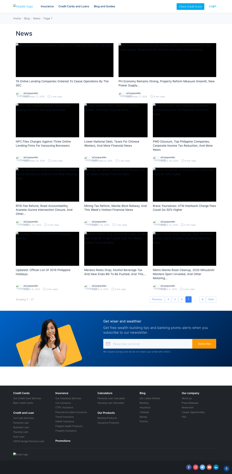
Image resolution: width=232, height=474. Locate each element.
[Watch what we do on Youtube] (209, 467)
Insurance (47, 6)
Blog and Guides (104, 6)
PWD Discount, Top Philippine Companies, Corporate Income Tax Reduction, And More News (183, 145)
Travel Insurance (64, 416)
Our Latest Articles (150, 398)
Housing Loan (20, 431)
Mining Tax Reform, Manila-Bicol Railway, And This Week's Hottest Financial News (115, 208)
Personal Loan (21, 422)
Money (143, 416)
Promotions (62, 440)
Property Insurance (65, 430)
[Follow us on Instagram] (195, 467)
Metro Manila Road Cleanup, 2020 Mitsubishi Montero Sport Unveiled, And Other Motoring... (183, 274)
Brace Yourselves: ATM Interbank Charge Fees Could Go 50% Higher (184, 208)
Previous (157, 299)
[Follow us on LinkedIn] (216, 467)
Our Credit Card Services (27, 398)
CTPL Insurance (64, 407)
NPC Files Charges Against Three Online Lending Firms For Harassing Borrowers (43, 143)
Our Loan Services (23, 417)
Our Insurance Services (68, 398)
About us (187, 398)
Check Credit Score (190, 6)
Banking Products (107, 417)
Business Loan (21, 427)
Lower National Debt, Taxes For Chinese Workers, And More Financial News (111, 143)
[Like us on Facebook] (189, 467)
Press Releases (190, 402)
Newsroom (188, 407)
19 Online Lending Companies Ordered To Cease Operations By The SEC (62, 83)
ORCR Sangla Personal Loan (28, 441)
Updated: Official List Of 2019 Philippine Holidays (43, 272)
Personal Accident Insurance (71, 412)
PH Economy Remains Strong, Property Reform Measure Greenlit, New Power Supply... (167, 83)
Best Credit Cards (23, 402)
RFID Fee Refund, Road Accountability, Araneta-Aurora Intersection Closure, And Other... (44, 210)
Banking (144, 402)
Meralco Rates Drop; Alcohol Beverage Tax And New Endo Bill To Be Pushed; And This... (115, 272)
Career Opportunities (193, 412)
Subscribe (204, 343)
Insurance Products (108, 422)
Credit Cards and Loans (73, 6)
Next (211, 299)
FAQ (184, 416)
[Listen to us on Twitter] (202, 467)
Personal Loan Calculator (111, 398)
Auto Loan (18, 436)
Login (212, 6)
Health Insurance (64, 421)
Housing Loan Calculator (110, 402)
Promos (144, 421)
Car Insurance (63, 402)
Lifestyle (144, 412)
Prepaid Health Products (68, 426)
